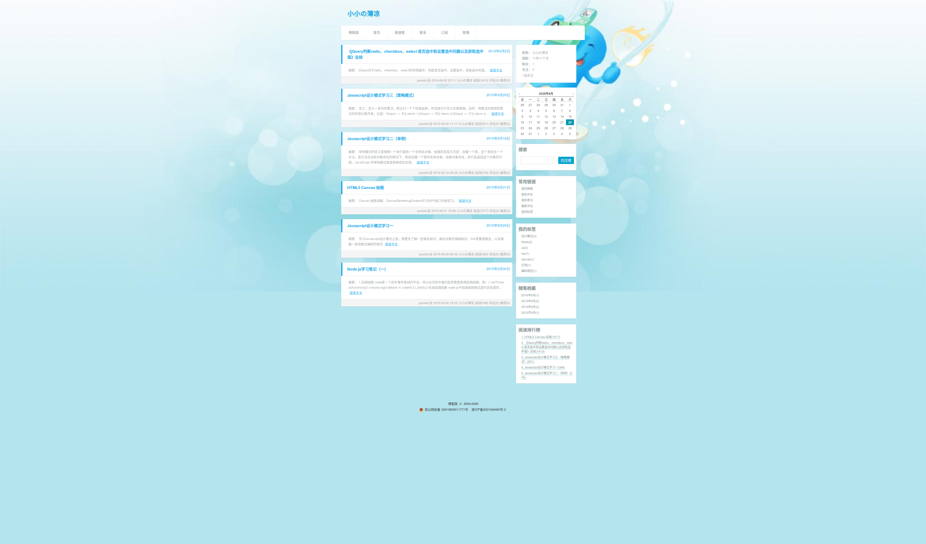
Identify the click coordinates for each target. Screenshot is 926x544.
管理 (466, 32)
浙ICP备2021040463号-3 (488, 409)
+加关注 (527, 75)
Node (526, 242)
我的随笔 (527, 188)
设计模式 (529, 236)
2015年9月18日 (498, 138)
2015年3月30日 (498, 268)
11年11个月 (540, 58)
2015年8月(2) (530, 307)
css (525, 253)
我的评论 (527, 194)
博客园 (353, 32)
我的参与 (527, 200)
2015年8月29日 (498, 225)
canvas (527, 259)
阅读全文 (496, 70)
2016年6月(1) (530, 295)
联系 (423, 32)
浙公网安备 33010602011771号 (446, 409)
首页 (376, 32)
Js (524, 247)
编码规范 (529, 271)
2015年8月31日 (498, 187)
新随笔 (400, 32)
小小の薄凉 (363, 13)
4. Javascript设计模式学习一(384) (543, 367)
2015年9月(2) (530, 301)
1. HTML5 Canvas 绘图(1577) (540, 337)
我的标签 (527, 212)
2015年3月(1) (530, 312)
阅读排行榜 (529, 330)
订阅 (444, 32)
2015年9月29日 (498, 94)
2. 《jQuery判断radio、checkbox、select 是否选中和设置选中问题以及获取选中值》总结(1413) (546, 346)
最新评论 (527, 206)
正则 (526, 265)
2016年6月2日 (499, 50)
